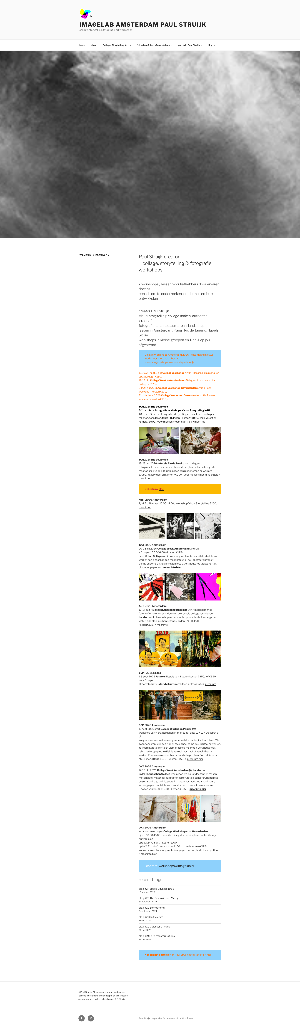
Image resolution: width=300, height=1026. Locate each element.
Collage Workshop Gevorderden (177, 387)
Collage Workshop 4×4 (176, 372)
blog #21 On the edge (151, 917)
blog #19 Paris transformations (157, 936)
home (82, 45)
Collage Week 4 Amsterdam (167, 380)
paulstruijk (188, 362)
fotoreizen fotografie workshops (153, 45)
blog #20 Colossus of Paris (154, 926)
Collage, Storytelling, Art (116, 45)
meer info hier (195, 758)
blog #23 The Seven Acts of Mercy (158, 898)
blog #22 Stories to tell (152, 907)
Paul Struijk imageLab (149, 1018)
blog (210, 45)
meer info (199, 421)
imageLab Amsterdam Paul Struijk (142, 24)
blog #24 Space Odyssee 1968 (156, 888)
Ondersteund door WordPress (178, 1018)
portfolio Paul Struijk (189, 45)
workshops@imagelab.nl (176, 866)
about (94, 45)
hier (209, 954)
